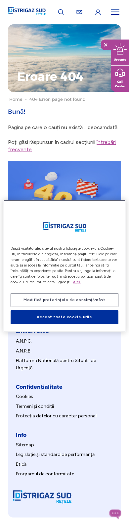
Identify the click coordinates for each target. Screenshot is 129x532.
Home (15, 99)
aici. (77, 282)
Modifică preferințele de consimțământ (64, 299)
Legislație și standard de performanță (55, 454)
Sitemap (25, 445)
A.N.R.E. (23, 351)
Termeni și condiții (35, 406)
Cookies (24, 396)
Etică (21, 464)
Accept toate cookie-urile (64, 317)
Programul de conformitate (45, 474)
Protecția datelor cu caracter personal (56, 416)
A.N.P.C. (24, 341)
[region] (64, 266)
